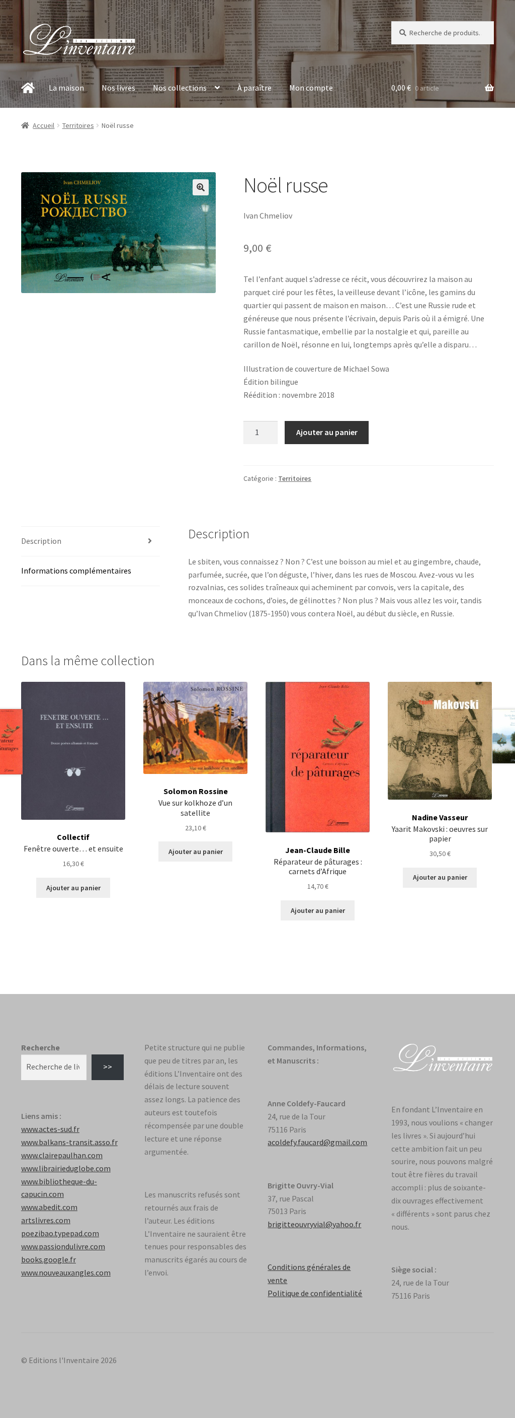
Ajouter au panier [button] (73, 887)
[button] (201, 187)
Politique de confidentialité (315, 1293)
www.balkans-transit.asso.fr (69, 1142)
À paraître (254, 88)
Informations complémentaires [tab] (76, 570)
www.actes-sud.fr (50, 1129)
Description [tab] (41, 541)
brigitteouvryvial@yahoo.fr (314, 1224)
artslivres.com (45, 1220)
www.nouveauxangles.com (66, 1272)
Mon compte (311, 88)
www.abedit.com (49, 1207)
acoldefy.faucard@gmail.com (317, 1142)
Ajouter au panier (327, 432)
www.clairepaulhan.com (62, 1155)
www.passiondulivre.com (63, 1246)
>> (107, 1066)
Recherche (40, 1047)
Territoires (78, 125)
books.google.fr (48, 1259)
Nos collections (180, 88)
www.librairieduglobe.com (66, 1168)
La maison (66, 88)
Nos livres (118, 88)
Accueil (43, 125)
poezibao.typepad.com (60, 1233)
